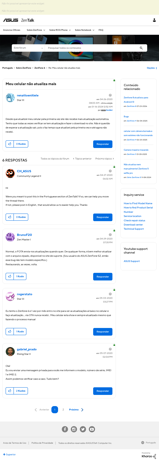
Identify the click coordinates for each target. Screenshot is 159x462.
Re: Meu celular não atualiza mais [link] (64, 68)
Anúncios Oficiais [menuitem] (11, 30)
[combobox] (96, 48)
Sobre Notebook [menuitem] (83, 30)
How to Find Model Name (138, 203)
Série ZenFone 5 (134, 177)
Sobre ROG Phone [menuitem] (58, 30)
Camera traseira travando (136, 150)
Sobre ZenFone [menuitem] (34, 30)
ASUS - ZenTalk (18, 20)
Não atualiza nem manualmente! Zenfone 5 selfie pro (136, 169)
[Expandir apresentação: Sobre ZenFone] (44, 30)
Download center (133, 224)
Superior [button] (11, 454)
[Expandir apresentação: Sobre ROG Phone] (69, 30)
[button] (10, 144)
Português (7, 68)
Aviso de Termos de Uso (14, 443)
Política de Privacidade (42, 443)
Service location (132, 216)
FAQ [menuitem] (101, 30)
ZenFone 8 (131, 106)
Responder (103, 144)
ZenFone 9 (131, 121)
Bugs (126, 116)
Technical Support (134, 228)
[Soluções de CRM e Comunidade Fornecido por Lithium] (149, 455)
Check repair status (134, 220)
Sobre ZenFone (23, 68)
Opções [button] (151, 68)
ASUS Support (132, 261)
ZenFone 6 (39, 68)
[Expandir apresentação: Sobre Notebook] (93, 30)
